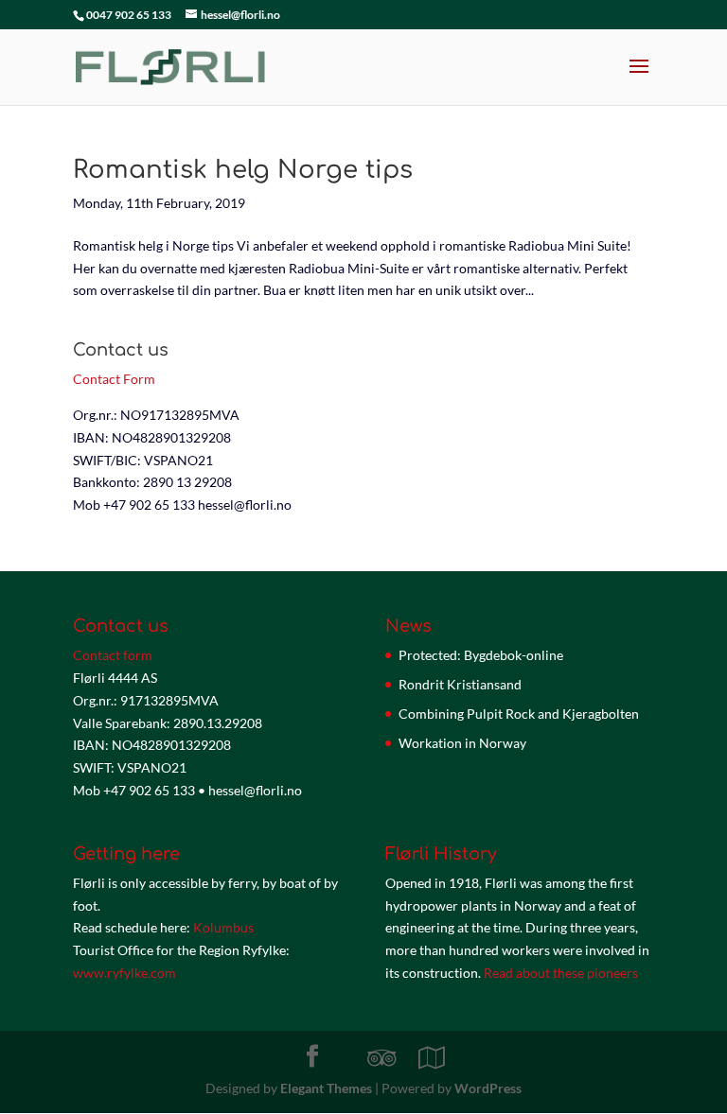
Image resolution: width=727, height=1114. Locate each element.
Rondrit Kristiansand (460, 684)
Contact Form (114, 379)
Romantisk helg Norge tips (243, 169)
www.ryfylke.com (124, 973)
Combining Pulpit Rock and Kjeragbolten (519, 713)
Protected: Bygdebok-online (481, 655)
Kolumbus (223, 927)
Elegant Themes (326, 1088)
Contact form (112, 655)
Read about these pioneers (561, 973)
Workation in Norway (462, 743)
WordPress (488, 1088)
